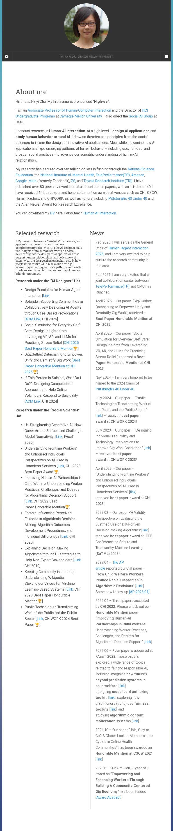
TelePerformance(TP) (113, 175)
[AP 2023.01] (139, 592)
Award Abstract (108, 797)
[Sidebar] (6, 56)
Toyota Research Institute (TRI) (108, 181)
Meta (32, 181)
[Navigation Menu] (166, 56)
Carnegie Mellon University (81, 116)
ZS (73, 181)
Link (46, 295)
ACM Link (33, 319)
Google (21, 181)
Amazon (137, 175)
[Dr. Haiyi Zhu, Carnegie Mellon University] (86, 26)
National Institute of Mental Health (67, 175)
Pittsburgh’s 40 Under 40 (127, 198)
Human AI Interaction (99, 213)
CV (52, 213)
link (99, 415)
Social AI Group (141, 116)
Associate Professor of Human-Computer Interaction (69, 110)
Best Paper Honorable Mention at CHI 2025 (52, 366)
